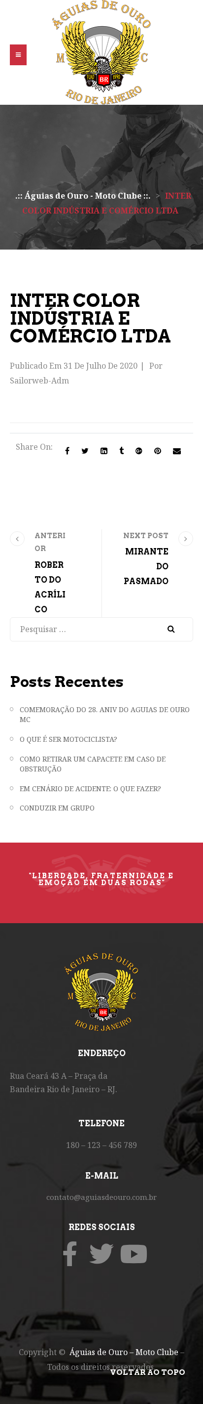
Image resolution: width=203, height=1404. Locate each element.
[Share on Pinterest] (157, 450)
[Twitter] (101, 1253)
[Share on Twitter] (85, 450)
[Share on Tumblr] (121, 450)
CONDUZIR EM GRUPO (57, 807)
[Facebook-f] (69, 1253)
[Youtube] (133, 1253)
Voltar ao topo (147, 1372)
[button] (18, 54)
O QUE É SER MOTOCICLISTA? (68, 739)
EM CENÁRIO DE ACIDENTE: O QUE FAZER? (90, 788)
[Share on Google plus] (138, 450)
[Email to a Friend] (177, 450)
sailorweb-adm (39, 380)
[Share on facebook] (67, 450)
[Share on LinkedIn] (104, 450)
